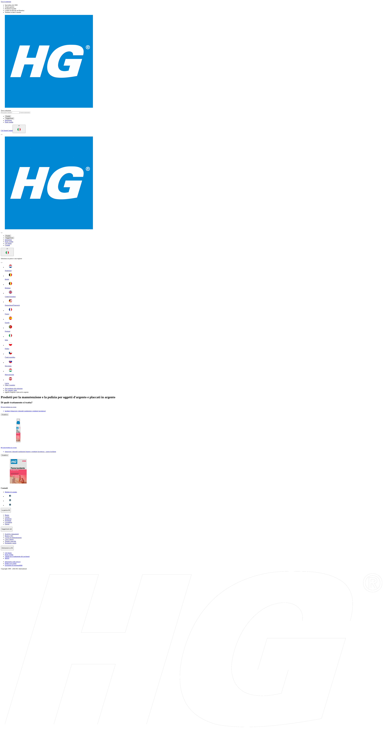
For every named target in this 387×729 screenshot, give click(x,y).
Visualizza (5, 414)
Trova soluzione (6, 110)
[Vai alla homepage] (193, 61)
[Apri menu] (1, 134)
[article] (193, 425)
